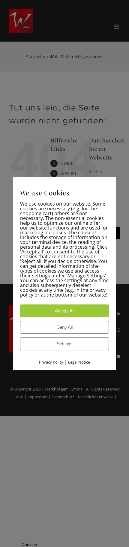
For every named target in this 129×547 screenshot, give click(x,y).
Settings (65, 344)
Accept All (64, 311)
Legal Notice (79, 362)
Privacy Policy (51, 362)
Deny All (64, 327)
